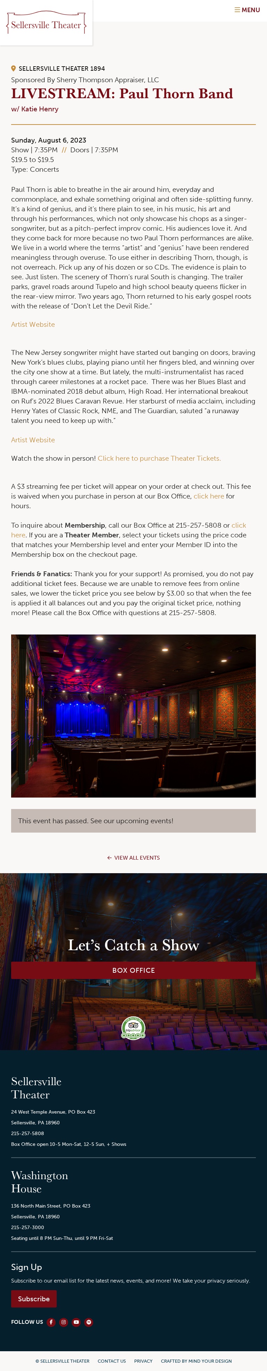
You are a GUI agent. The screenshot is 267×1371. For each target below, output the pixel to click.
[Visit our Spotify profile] (88, 1322)
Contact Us (112, 1361)
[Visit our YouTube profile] (76, 1322)
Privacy (143, 1361)
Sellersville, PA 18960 (35, 1122)
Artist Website (33, 324)
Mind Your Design (210, 1361)
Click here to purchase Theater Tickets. (159, 458)
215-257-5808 (27, 1133)
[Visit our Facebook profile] (51, 1322)
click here (209, 496)
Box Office (133, 970)
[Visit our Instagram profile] (63, 1322)
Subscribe (34, 1299)
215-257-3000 (27, 1227)
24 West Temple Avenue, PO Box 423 (53, 1112)
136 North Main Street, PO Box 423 (50, 1206)
